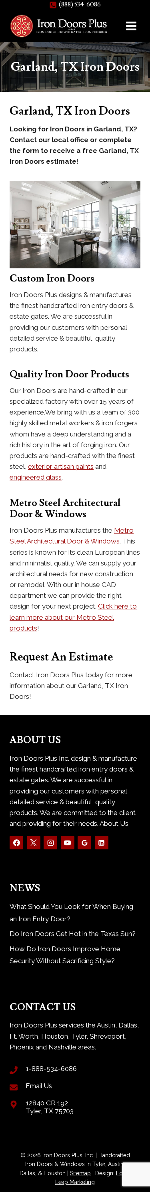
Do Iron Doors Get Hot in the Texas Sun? (73, 934)
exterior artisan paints (61, 466)
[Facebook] (16, 842)
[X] (33, 842)
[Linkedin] (101, 842)
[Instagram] (50, 842)
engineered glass (36, 477)
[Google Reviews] (84, 842)
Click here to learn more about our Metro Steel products (73, 617)
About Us (114, 823)
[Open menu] (131, 26)
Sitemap (80, 1173)
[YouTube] (67, 842)
